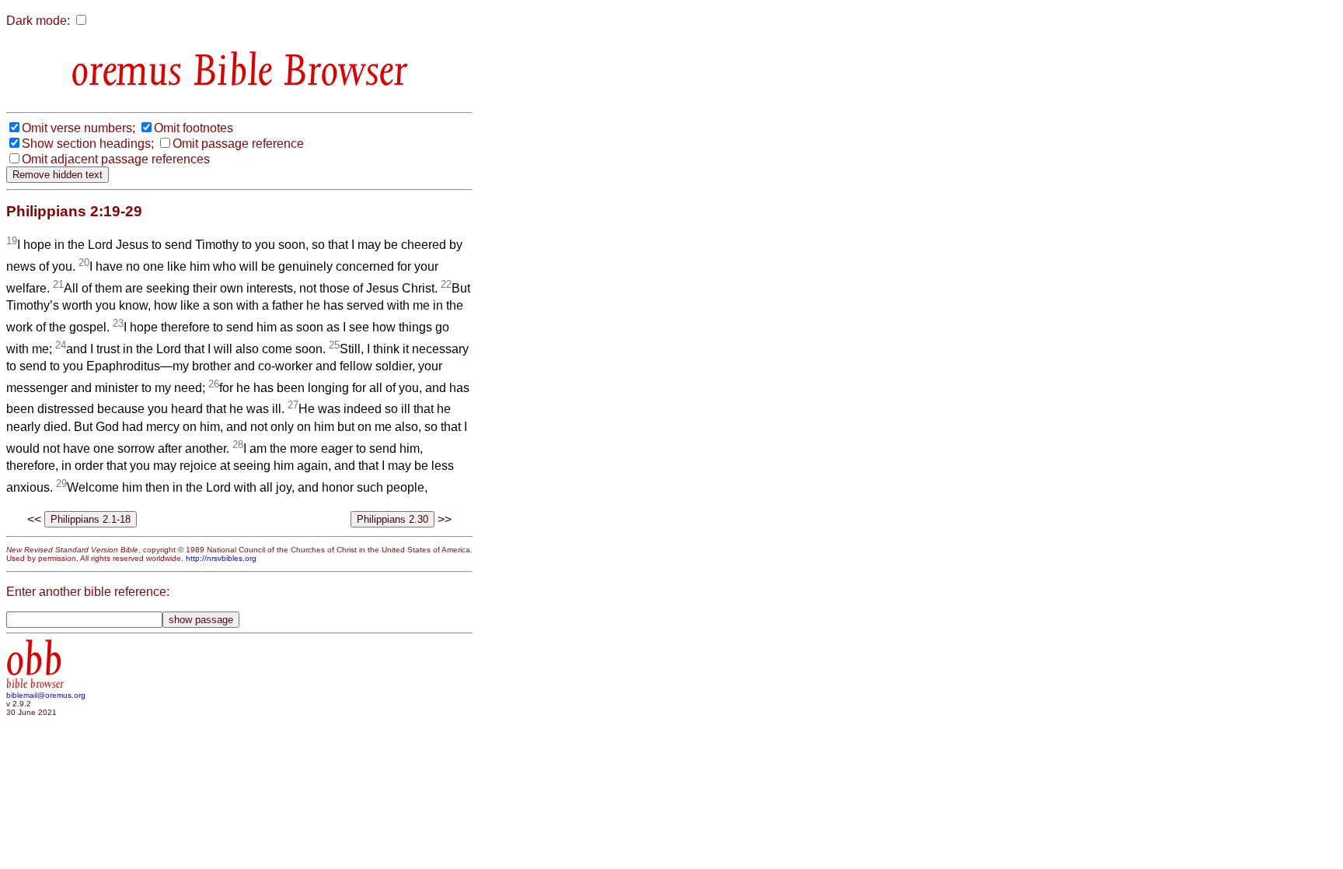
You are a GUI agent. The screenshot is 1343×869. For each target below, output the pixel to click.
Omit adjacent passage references (116, 159)
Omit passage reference (238, 143)
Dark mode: (38, 20)
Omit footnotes (193, 128)
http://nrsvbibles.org (221, 558)
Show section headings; (88, 143)
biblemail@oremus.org (45, 695)
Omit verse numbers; (78, 128)
